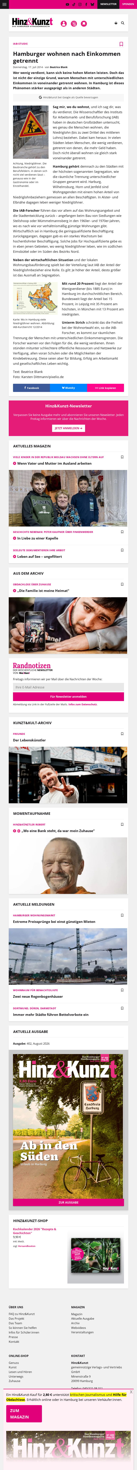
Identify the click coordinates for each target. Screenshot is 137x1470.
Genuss (14, 1363)
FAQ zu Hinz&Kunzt (22, 1314)
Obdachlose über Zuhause (32, 584)
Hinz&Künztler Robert (29, 824)
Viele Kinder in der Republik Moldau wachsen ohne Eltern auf (58, 457)
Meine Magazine (73, 23)
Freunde (19, 734)
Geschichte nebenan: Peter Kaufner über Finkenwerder (53, 532)
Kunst (13, 1367)
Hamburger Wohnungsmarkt (34, 915)
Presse (13, 1337)
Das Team (15, 1323)
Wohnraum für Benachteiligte (35, 990)
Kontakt (14, 1342)
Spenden (128, 4)
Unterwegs (16, 1376)
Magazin (76, 1314)
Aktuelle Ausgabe (82, 1319)
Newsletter (108, 4)
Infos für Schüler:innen (24, 1332)
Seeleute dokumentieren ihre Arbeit (39, 550)
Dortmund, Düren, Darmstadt (34, 1008)
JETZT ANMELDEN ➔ (68, 428)
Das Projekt (16, 1319)
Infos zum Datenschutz (82, 704)
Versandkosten (26, 1246)
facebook (86, 4)
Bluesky (92, 4)
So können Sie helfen (23, 1328)
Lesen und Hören (20, 1372)
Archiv (75, 1323)
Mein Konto (63, 23)
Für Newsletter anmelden (68, 697)
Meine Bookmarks (84, 23)
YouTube (67, 4)
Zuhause (14, 1381)
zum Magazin (19, 1413)
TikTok (74, 4)
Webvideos (78, 1328)
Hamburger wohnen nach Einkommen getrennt (67, 57)
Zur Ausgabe (68, 1202)
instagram (80, 4)
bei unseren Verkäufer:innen (100, 1399)
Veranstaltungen (82, 1332)
